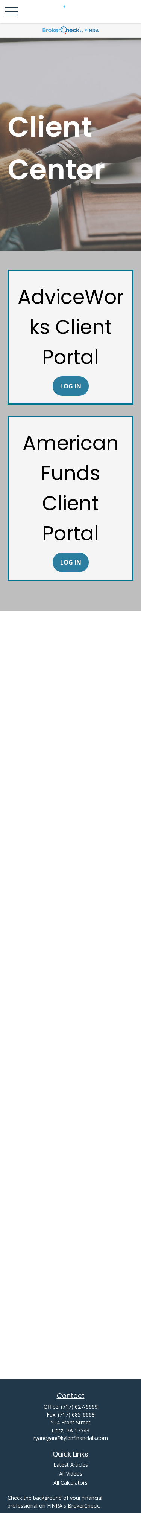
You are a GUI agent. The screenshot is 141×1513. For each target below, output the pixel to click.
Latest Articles (70, 1464)
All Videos (70, 1473)
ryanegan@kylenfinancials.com (70, 1437)
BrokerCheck (83, 1505)
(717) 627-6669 (79, 1406)
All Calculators (70, 1482)
